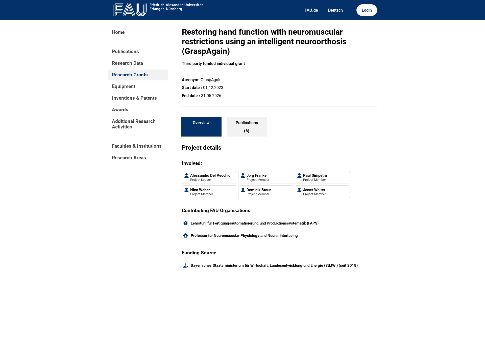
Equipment (123, 86)
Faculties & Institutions (137, 146)
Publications (125, 51)
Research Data (127, 63)
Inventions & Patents (134, 98)
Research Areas (129, 158)
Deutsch (335, 10)
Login (367, 10)
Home (118, 32)
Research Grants (130, 75)
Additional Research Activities (134, 124)
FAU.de (311, 10)
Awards (120, 110)
